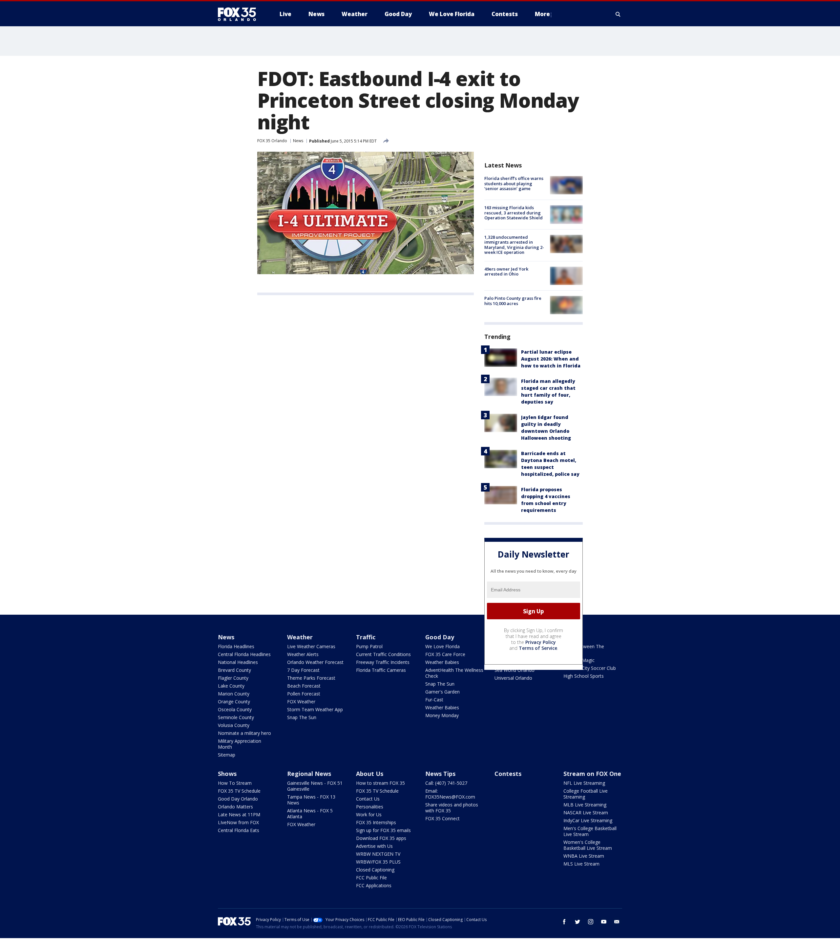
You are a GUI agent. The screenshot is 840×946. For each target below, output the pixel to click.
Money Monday (442, 715)
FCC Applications (373, 885)
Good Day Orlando (238, 799)
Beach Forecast (304, 686)
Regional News (309, 774)
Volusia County (233, 725)
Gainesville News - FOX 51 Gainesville (315, 786)
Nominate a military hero (244, 733)
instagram (590, 921)
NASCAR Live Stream (585, 812)
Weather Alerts (303, 654)
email (617, 921)
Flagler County (233, 678)
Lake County (231, 686)
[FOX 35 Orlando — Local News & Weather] (239, 14)
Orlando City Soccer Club (589, 668)
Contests (507, 774)
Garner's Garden (442, 692)
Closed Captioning (375, 870)
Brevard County (234, 670)
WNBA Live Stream (583, 856)
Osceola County (235, 709)
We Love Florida (442, 646)
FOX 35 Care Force (445, 654)
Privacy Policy (540, 642)
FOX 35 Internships (376, 822)
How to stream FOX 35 (380, 783)
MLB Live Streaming (584, 805)
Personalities (369, 806)
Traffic (365, 637)
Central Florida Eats (238, 830)
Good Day (439, 637)
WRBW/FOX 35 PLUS (378, 862)
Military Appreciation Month (239, 744)
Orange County (234, 701)
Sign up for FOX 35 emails (383, 830)
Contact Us (368, 799)
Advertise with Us (374, 846)
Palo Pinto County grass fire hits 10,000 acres (512, 300)
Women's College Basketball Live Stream (587, 845)
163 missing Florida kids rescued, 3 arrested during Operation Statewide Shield (513, 213)
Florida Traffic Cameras (381, 670)
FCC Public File (371, 877)
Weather (300, 637)
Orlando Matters (235, 806)
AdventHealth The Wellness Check (454, 673)
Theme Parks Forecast (311, 678)
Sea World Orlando (514, 670)
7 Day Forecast (303, 670)
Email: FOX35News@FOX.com (450, 794)
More (542, 14)
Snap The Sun (301, 717)
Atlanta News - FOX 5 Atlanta (310, 813)
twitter (577, 921)
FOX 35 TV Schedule (239, 791)
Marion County (233, 694)
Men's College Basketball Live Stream (590, 831)
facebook (564, 921)
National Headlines (238, 662)
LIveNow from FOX (238, 822)
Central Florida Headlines (244, 654)
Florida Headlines (236, 646)
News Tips (440, 774)
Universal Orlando (513, 678)
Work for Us (369, 814)
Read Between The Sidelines (583, 649)
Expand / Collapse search (618, 14)
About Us (369, 774)
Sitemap (226, 755)
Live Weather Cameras (311, 646)
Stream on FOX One (592, 774)
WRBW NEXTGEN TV (378, 854)
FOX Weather (301, 701)
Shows (227, 774)
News (298, 140)
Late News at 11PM (239, 814)
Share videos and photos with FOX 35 (451, 808)
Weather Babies (442, 662)
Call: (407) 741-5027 (446, 783)
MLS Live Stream (581, 864)
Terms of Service (538, 648)
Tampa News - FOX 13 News (311, 800)
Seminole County (236, 717)
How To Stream (235, 783)
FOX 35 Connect (442, 818)
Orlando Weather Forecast (315, 662)
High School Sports (583, 676)
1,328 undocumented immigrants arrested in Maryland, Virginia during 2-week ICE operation (514, 244)
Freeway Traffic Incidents (383, 662)
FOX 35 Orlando (272, 140)
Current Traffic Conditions (383, 654)
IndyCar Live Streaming (587, 820)
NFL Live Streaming (584, 783)
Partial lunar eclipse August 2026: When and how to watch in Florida (550, 359)
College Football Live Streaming (585, 794)
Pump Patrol (369, 646)
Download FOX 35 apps (381, 838)
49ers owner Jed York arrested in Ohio (506, 271)
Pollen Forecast (303, 694)
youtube (603, 921)
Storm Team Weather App (315, 709)
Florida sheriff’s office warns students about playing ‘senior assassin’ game (513, 183)
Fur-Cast (434, 699)
